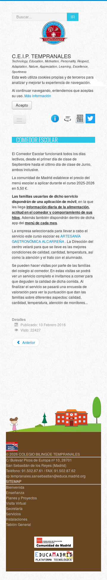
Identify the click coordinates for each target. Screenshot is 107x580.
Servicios (13, 513)
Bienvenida (15, 487)
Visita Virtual (16, 503)
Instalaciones (16, 518)
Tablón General (18, 524)
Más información (37, 95)
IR (73, 17)
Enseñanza (15, 492)
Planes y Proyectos (21, 497)
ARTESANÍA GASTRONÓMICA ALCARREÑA (46, 238)
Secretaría (14, 508)
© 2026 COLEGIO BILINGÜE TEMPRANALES (43, 453)
